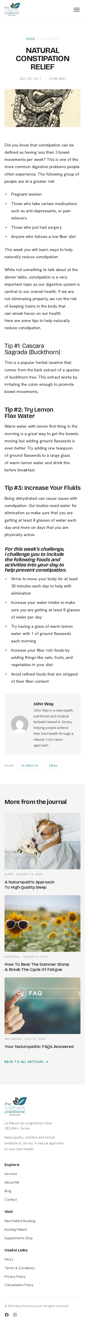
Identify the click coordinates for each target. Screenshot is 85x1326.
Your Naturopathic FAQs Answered (39, 1046)
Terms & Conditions (20, 1268)
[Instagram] (15, 1314)
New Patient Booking (20, 1221)
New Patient (42, 689)
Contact (11, 1199)
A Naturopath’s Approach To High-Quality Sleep (29, 884)
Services (11, 1174)
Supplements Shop (19, 1238)
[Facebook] (7, 1314)
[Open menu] (76, 9)
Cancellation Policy (19, 1285)
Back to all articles (24, 1062)
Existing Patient (42, 711)
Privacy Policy (15, 1276)
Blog (31, 39)
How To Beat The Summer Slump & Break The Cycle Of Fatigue (37, 967)
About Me (12, 1182)
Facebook (29, 765)
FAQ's (9, 1259)
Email (53, 765)
